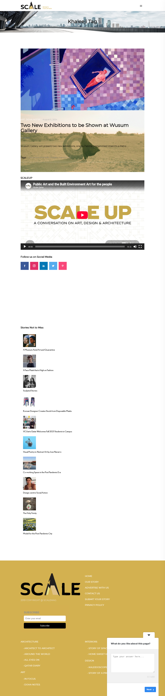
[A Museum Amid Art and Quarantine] (29, 340)
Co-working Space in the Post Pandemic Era (42, 472)
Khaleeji (53, 157)
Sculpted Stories (30, 390)
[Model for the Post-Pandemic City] (29, 524)
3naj (30, 157)
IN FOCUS (30, 679)
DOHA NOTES (33, 120)
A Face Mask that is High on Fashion (38, 370)
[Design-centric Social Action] (29, 483)
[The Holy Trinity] (29, 504)
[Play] (24, 246)
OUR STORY (92, 582)
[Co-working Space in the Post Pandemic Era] (29, 463)
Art (23, 120)
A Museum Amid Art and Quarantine (39, 349)
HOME (88, 576)
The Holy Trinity (30, 513)
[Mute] (135, 246)
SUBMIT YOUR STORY (97, 599)
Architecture (29, 642)
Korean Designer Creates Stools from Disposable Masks (47, 411)
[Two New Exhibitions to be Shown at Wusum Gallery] (82, 110)
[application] (82, 215)
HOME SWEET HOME (101, 654)
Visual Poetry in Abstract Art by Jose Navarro (42, 452)
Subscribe (44, 625)
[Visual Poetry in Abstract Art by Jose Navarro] (29, 442)
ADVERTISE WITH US (97, 588)
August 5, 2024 (50, 120)
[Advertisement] (82, 292)
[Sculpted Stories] (29, 381)
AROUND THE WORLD (37, 654)
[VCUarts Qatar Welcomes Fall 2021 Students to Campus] (29, 422)
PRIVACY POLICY (94, 605)
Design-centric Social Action (35, 492)
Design (89, 661)
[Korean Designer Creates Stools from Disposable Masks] (29, 401)
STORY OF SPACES (99, 648)
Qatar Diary (32, 666)
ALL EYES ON (31, 660)
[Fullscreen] (140, 246)
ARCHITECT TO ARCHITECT (39, 648)
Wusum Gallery (65, 157)
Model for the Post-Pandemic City (37, 533)
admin (27, 138)
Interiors (91, 642)
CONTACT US (92, 593)
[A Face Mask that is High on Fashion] (29, 361)
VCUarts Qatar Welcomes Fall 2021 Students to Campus (47, 431)
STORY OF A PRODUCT (102, 673)
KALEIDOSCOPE (98, 667)
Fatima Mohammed (41, 157)
